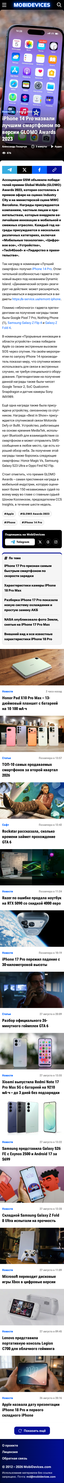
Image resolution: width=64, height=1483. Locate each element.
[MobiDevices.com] (32, 5)
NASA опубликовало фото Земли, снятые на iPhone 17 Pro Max (31, 622)
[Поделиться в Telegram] (9, 170)
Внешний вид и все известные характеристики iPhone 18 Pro (28, 636)
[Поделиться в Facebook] (39, 170)
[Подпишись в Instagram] (56, 542)
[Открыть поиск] (59, 5)
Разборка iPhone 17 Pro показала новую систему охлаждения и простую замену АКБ (31, 605)
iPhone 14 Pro (42, 269)
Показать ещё (35, 1431)
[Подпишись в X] (40, 542)
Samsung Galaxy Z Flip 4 (25, 323)
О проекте (10, 1445)
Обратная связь (14, 1458)
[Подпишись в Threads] (48, 542)
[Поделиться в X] (24, 170)
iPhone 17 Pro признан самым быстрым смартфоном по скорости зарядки (28, 571)
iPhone (10, 522)
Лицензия (10, 1452)
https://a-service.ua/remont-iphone (36, 299)
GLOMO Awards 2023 (36, 513)
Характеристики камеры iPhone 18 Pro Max (30, 587)
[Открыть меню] (4, 5)
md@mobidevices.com (41, 1476)
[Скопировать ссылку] (54, 170)
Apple (10, 513)
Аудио (58, 146)
